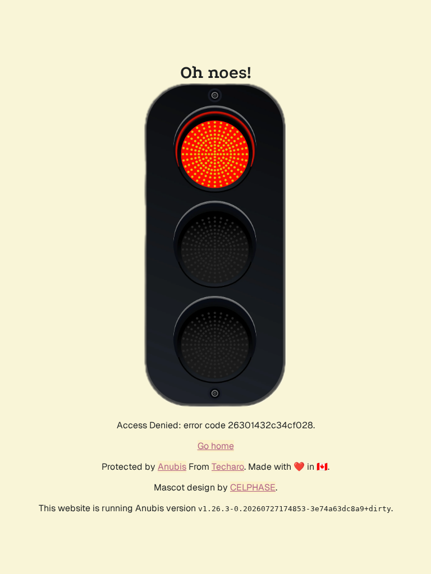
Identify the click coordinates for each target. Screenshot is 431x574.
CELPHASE (253, 487)
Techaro (228, 467)
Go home (216, 446)
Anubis (172, 467)
